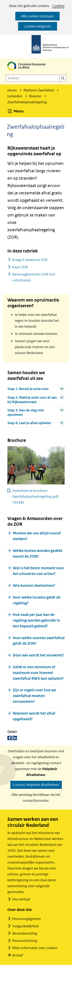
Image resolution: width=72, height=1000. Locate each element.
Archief (17, 955)
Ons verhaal (21, 899)
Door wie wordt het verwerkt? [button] (38, 655)
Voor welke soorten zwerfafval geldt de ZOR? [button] (39, 641)
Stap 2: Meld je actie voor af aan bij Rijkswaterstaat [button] (32, 399)
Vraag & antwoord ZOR (29, 260)
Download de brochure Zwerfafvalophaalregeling (35, 496)
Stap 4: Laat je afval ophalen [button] (29, 422)
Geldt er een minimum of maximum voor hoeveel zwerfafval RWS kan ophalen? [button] (38, 673)
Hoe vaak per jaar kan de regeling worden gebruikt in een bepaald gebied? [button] (36, 620)
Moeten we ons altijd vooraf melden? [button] (37, 536)
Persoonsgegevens (26, 919)
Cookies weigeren (37, 26)
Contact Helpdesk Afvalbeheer (36, 785)
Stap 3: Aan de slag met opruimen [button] (25, 412)
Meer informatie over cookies (34, 948)
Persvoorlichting (24, 941)
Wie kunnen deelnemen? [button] (34, 585)
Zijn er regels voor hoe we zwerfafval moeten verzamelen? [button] (34, 696)
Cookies (58, 6)
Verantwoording (24, 933)
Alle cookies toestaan (37, 16)
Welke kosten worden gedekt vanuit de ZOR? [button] (37, 553)
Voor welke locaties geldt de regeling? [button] (36, 600)
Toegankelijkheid (25, 926)
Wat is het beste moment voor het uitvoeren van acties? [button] (38, 571)
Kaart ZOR (20, 267)
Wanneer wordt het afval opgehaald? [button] (34, 716)
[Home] (29, 71)
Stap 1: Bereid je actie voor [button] (28, 388)
